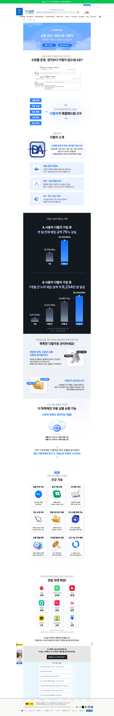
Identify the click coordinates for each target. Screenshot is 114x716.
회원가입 (88, 6)
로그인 (85, 6)
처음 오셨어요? (92, 6)
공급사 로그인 (24, 6)
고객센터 (97, 6)
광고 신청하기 (19, 6)
